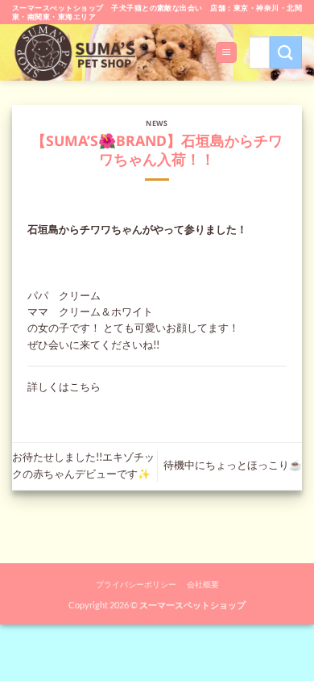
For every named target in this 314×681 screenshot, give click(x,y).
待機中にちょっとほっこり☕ (232, 465)
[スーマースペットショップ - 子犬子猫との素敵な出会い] (79, 52)
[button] (226, 52)
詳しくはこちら (64, 387)
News (157, 123)
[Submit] (286, 52)
